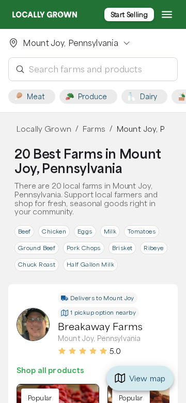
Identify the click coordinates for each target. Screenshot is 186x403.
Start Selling (129, 14)
